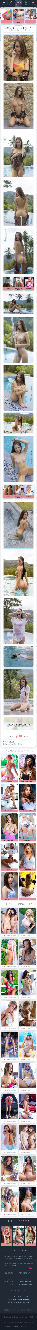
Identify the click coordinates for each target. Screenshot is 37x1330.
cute (23, 1303)
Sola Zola (29, 28)
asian (7, 1297)
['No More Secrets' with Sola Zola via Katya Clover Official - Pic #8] (18, 387)
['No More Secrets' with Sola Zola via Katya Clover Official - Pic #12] (18, 573)
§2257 (31, 1317)
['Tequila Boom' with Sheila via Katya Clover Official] (27, 1170)
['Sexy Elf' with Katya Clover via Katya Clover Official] (9, 953)
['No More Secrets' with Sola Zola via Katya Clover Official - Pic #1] (18, 58)
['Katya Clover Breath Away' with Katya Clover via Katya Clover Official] (9, 1170)
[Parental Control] (15, 1310)
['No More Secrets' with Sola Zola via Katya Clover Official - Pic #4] (18, 202)
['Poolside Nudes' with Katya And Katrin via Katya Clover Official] (27, 1139)
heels (19, 1303)
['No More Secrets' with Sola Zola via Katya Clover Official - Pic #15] (18, 692)
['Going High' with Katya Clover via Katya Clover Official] (27, 953)
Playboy (9, 1300)
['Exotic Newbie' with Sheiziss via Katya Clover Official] (9, 984)
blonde (15, 1300)
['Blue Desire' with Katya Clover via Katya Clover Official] (9, 1046)
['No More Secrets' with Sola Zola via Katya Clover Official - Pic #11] (18, 525)
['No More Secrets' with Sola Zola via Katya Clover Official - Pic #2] (18, 106)
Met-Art (20, 1300)
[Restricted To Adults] (6, 1310)
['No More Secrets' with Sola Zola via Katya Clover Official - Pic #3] (18, 154)
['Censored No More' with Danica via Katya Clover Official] (27, 1046)
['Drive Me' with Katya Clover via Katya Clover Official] (27, 1108)
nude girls (28, 1297)
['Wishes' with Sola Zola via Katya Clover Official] (9, 1077)
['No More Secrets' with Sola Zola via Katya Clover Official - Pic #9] (18, 423)
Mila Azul (16, 1297)
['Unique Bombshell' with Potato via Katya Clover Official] (9, 1015)
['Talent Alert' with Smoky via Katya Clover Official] (27, 922)
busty (27, 1303)
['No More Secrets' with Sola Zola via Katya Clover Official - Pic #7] (18, 339)
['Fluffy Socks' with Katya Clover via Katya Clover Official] (9, 1139)
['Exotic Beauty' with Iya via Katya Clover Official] (27, 1201)
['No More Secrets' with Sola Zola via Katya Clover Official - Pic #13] (18, 621)
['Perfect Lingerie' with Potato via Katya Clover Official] (27, 1015)
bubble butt (26, 1300)
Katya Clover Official (20, 30)
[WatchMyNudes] (18, 3)
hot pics (22, 1297)
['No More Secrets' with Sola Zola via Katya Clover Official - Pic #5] (18, 250)
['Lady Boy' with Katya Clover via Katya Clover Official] (9, 1108)
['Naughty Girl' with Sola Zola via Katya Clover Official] (27, 1077)
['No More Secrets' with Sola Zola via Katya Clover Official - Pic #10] (18, 458)
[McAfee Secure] (30, 1310)
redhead (10, 1303)
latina (15, 1303)
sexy (12, 1297)
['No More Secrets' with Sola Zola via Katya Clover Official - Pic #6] (18, 304)
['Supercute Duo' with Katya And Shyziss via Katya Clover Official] (9, 922)
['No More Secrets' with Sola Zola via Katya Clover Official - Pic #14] (18, 657)
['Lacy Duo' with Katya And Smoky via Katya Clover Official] (9, 1201)
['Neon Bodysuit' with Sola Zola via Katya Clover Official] (27, 984)
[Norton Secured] (23, 1310)
